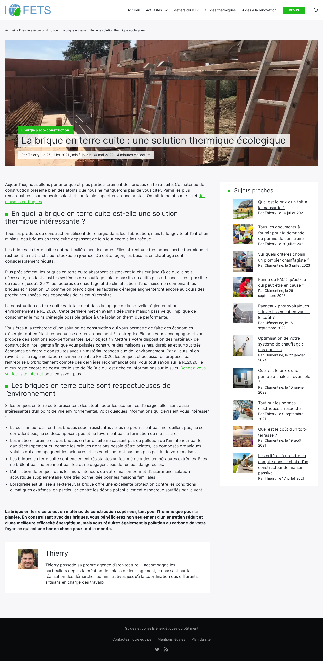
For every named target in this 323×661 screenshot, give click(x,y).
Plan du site (201, 639)
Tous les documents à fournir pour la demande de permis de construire (281, 232)
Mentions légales (171, 639)
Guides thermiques (220, 10)
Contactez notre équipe (131, 639)
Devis (294, 10)
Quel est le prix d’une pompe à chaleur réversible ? (284, 376)
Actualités (154, 10)
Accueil (134, 10)
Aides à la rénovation (259, 10)
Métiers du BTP (186, 10)
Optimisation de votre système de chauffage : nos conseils (280, 344)
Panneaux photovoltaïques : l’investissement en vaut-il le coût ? (284, 311)
